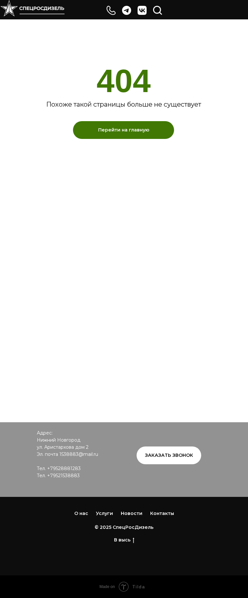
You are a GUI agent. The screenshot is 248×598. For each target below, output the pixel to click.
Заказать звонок (169, 455)
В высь (122, 540)
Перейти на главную (123, 130)
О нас (81, 513)
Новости (131, 513)
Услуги (104, 513)
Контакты (162, 513)
